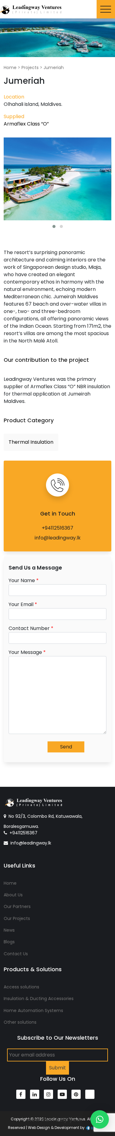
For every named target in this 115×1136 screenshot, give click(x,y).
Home (10, 67)
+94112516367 (57, 527)
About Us (13, 895)
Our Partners (17, 906)
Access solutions (21, 987)
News (9, 930)
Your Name (24, 580)
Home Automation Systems (33, 1010)
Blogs (9, 942)
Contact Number (31, 628)
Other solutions (20, 1022)
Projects (30, 67)
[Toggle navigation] (106, 9)
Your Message (27, 652)
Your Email (23, 604)
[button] (54, 226)
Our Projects (17, 918)
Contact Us (16, 954)
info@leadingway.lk (58, 537)
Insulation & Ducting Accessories (39, 998)
